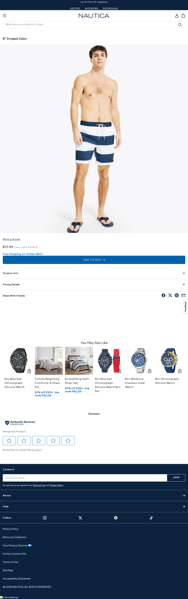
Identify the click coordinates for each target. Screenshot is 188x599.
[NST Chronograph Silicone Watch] (169, 361)
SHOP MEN (85, 8)
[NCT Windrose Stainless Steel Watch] (139, 361)
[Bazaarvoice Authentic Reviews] (20, 423)
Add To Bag (92, 259)
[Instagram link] (45, 518)
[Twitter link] (80, 517)
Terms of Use (39, 485)
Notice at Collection (14, 537)
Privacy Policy (56, 485)
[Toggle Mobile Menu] (4, 16)
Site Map (8, 570)
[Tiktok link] (151, 517)
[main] (94, 245)
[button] (9, 440)
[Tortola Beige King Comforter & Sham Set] (49, 361)
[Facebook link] (116, 517)
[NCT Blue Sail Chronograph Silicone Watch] (19, 361)
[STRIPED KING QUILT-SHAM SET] (79, 361)
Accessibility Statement (17, 578)
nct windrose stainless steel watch (135, 383)
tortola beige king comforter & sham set (47, 383)
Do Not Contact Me (14, 553)
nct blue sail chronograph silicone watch (15, 383)
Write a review (11, 239)
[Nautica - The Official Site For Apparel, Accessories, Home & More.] (94, 15)
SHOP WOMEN (101, 8)
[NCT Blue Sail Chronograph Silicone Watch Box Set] (109, 361)
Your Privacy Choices (15, 545)
